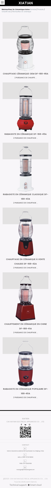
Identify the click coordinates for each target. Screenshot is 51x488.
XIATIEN (25, 418)
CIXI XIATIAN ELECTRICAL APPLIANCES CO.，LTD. (29, 478)
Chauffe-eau (6, 12)
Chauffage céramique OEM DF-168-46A (25, 73)
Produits (40, 9)
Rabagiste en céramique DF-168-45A (26, 134)
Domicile (33, 9)
